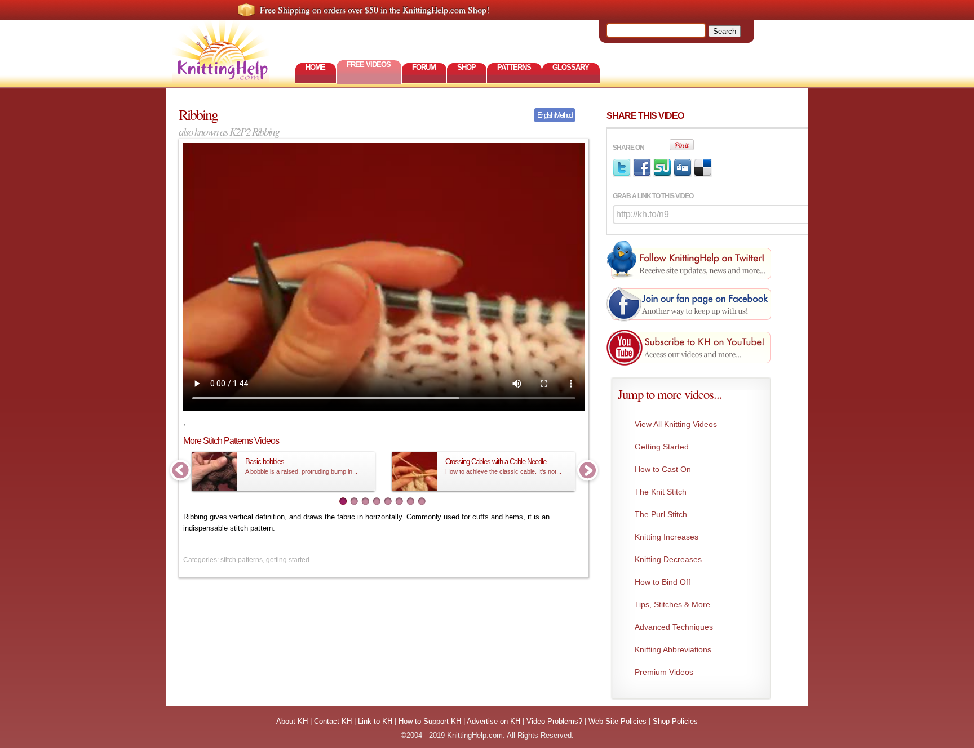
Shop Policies (675, 721)
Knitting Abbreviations (673, 649)
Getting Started (662, 446)
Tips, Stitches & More (672, 604)
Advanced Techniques (674, 626)
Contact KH (333, 721)
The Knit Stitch (661, 491)
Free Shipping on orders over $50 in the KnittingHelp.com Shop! (374, 9)
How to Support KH (430, 721)
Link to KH (375, 721)
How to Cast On (663, 469)
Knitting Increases (666, 536)
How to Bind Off (662, 581)
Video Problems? (554, 721)
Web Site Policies (617, 721)
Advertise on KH (493, 721)
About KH (292, 721)
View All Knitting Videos (676, 424)
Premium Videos (664, 671)
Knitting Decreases (668, 559)
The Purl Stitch (661, 514)
